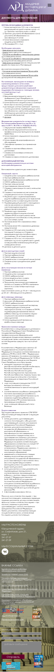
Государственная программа (15, 578)
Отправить (13, 656)
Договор (7, 117)
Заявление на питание (11, 63)
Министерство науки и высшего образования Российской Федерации (18, 595)
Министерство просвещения (14, 589)
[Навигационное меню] (49, 5)
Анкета (5, 52)
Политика (6, 600)
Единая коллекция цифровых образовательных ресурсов (14, 570)
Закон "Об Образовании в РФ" (15, 585)
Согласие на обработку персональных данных (21, 54)
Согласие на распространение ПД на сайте (20, 71)
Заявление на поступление (13, 50)
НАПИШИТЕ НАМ (10, 629)
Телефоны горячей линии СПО (15, 574)
